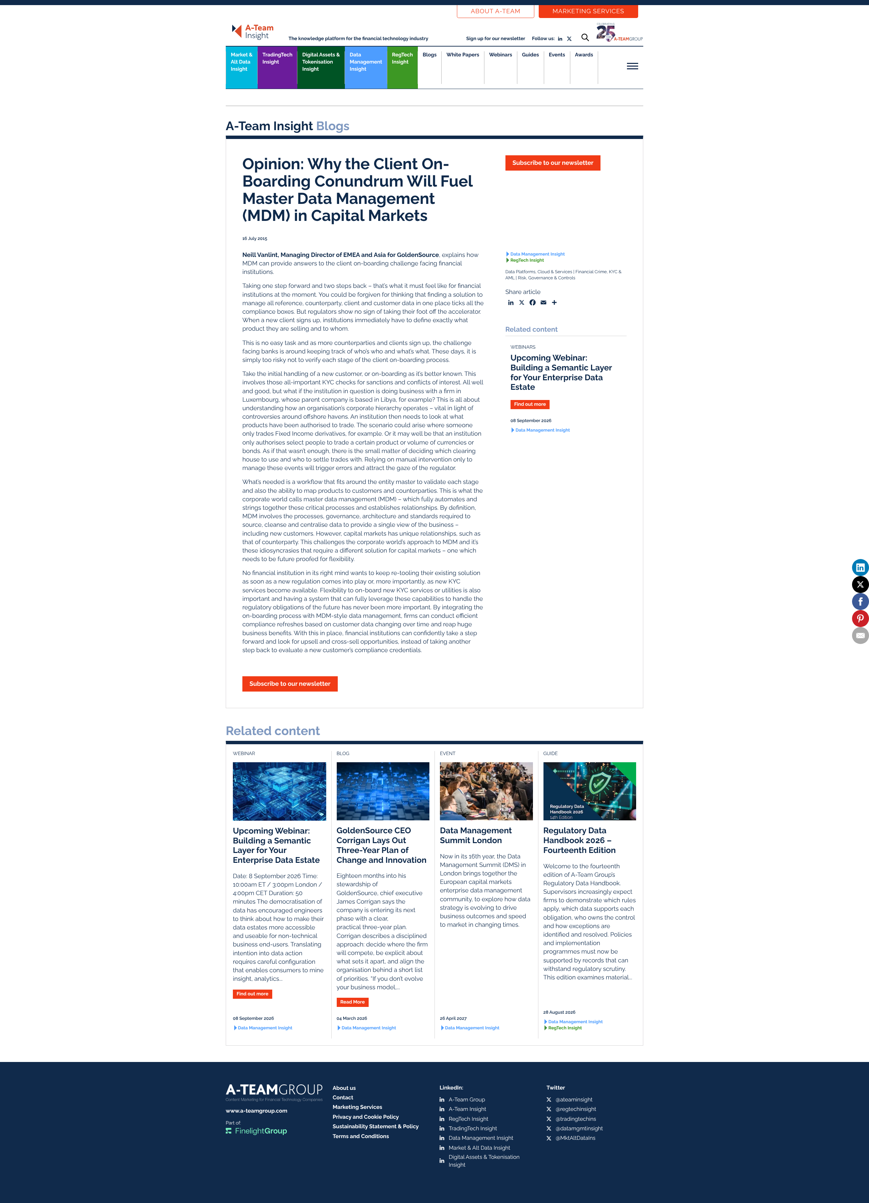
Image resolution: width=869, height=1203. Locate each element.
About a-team (495, 11)
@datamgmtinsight (579, 1128)
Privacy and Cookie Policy (366, 1117)
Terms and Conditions (361, 1136)
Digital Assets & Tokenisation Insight (321, 62)
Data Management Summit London (476, 835)
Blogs (430, 55)
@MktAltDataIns (575, 1138)
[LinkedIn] (860, 567)
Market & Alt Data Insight (479, 1148)
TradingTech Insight (277, 58)
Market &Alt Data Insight (242, 62)
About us (344, 1088)
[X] (860, 584)
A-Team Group (467, 1099)
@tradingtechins (576, 1119)
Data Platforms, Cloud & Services (538, 272)
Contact (343, 1097)
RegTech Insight (402, 58)
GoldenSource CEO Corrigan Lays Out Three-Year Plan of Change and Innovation (382, 845)
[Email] (860, 635)
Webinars (500, 55)
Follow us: (543, 38)
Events (557, 55)
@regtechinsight (576, 1109)
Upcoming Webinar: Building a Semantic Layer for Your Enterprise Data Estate (561, 372)
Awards (584, 55)
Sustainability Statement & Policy (376, 1126)
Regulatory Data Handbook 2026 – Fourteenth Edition (579, 840)
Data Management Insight (366, 62)
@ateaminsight (574, 1099)
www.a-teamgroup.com (256, 1111)
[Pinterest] (860, 618)
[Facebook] (860, 601)
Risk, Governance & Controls (546, 278)
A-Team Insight (467, 1109)
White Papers (462, 55)
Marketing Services (588, 11)
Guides (530, 55)
